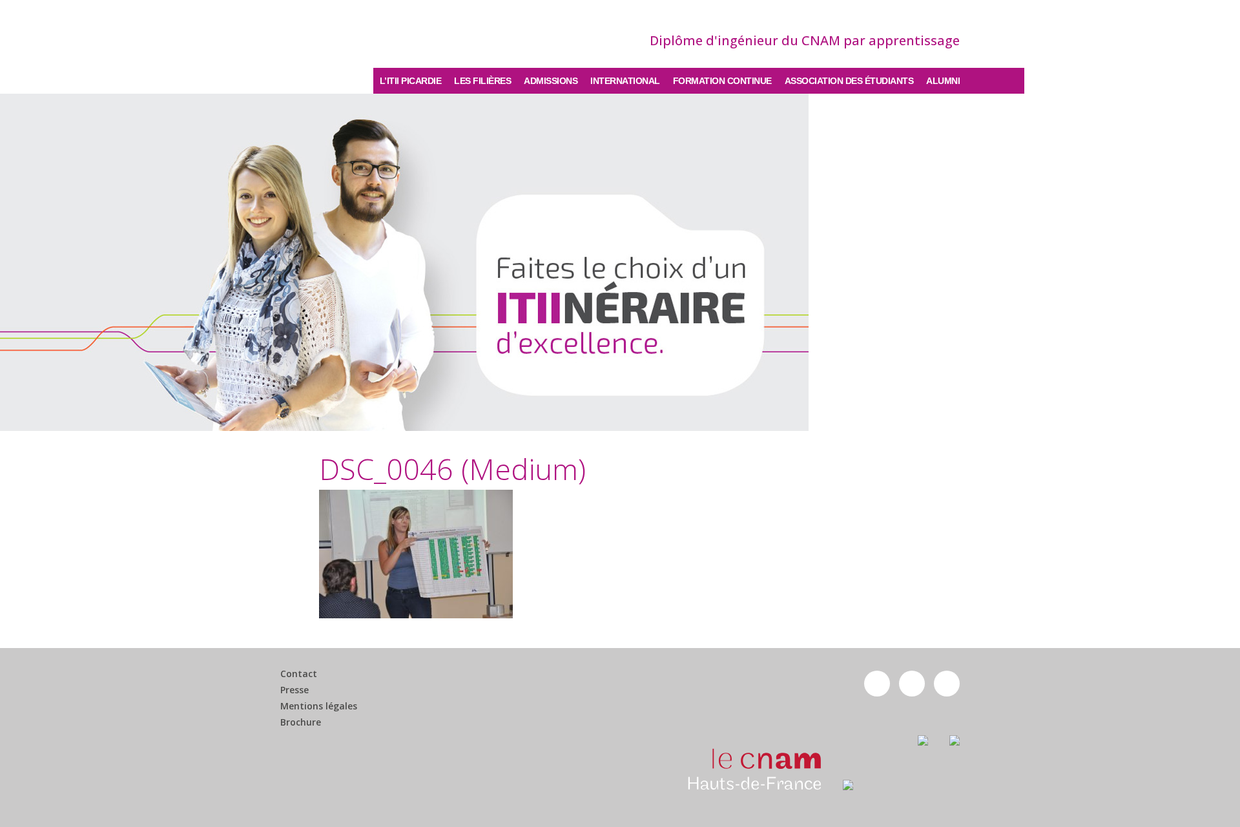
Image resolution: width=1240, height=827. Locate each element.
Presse (294, 690)
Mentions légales (318, 706)
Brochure (300, 722)
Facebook (877, 683)
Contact (298, 674)
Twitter (912, 683)
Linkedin (947, 683)
